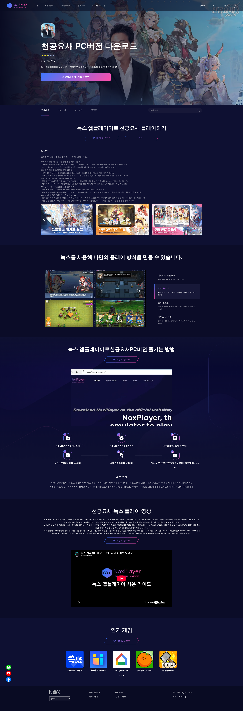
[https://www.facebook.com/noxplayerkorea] (8, 679)
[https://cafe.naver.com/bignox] (8, 667)
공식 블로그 (94, 692)
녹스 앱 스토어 (98, 5)
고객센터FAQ (65, 5)
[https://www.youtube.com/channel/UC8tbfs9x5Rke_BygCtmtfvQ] (8, 673)
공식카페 (81, 5)
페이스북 (119, 692)
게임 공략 (49, 5)
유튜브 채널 (120, 696)
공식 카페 (93, 696)
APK (141, 138)
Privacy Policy (179, 696)
